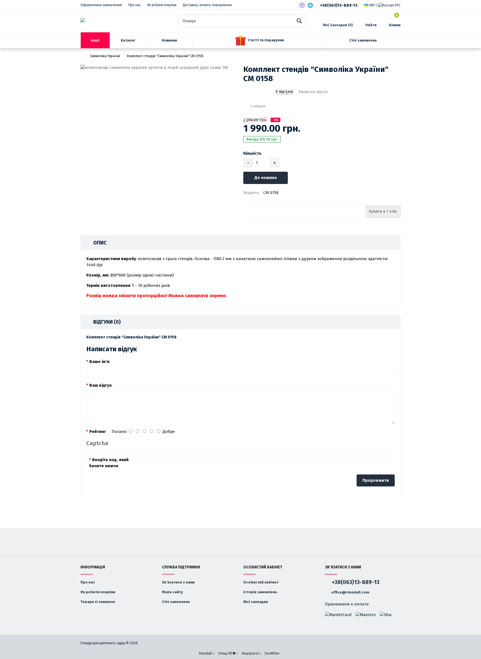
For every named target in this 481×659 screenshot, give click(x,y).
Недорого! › (251, 653)
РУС (397, 5)
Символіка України (105, 56)
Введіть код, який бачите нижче (109, 462)
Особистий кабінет (261, 582)
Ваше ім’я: (99, 361)
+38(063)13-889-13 (338, 5)
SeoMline (271, 653)
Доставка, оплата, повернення (207, 5)
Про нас (134, 5)
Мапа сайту (172, 592)
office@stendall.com (349, 592)
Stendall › (206, 653)
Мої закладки (255, 602)
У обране (258, 106)
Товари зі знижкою (97, 602)
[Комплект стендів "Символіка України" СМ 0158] (159, 68)
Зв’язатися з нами (178, 582)
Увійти (371, 25)
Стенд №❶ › (228, 653)
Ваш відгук (100, 385)
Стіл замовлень (176, 602)
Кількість (252, 153)
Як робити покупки (161, 5)
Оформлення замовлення (101, 5)
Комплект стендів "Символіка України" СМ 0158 (165, 56)
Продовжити (375, 480)
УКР (371, 5)
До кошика (265, 177)
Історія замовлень (260, 592)
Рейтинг (97, 431)
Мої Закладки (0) (338, 25)
